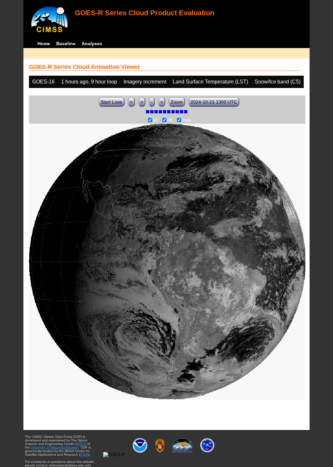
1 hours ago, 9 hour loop (89, 81)
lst (155, 120)
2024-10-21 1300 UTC (214, 102)
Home (43, 43)
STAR (84, 454)
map (186, 120)
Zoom (177, 102)
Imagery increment (145, 81)
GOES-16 (43, 81)
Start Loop (111, 102)
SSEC (80, 444)
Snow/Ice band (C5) (277, 81)
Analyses (92, 43)
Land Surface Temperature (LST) (210, 81)
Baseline (65, 43)
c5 (169, 120)
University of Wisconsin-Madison (55, 447)
